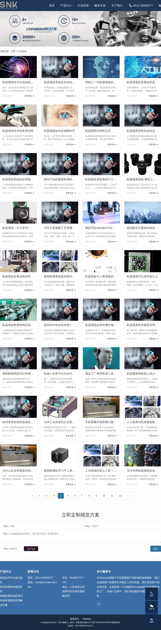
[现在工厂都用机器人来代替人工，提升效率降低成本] (101, 358)
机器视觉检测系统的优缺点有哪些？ (25, 325)
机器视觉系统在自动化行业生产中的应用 (69, 82)
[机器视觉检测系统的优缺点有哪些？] (18, 310)
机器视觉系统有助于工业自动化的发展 (109, 179)
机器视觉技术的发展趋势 (17, 130)
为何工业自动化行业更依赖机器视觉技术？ (71, 422)
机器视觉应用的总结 (98, 130)
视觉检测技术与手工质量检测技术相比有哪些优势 (75, 470)
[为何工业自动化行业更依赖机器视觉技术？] (60, 407)
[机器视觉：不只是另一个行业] (18, 213)
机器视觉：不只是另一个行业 (20, 227)
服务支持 (100, 5)
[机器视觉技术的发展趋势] (18, 116)
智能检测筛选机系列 (11, 596)
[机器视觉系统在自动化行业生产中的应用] (60, 67)
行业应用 (83, 5)
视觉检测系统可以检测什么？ (20, 373)
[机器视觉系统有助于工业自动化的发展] (101, 164)
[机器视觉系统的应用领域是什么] (18, 164)
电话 (151, 596)
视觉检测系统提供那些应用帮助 (63, 276)
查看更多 (29, 96)
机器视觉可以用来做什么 (142, 276)
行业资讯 (22, 51)
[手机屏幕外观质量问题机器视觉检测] (101, 407)
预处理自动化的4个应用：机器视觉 (107, 227)
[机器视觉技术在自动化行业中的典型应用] (18, 67)
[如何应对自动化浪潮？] (60, 310)
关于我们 (117, 5)
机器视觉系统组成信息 (141, 130)
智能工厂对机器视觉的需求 (102, 82)
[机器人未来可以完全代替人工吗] (60, 358)
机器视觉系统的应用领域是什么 (22, 179)
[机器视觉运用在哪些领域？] (101, 310)
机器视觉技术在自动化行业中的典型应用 (27, 82)
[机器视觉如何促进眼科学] (60, 116)
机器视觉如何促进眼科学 (59, 130)
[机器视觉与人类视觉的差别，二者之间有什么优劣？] (101, 261)
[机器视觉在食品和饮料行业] (18, 261)
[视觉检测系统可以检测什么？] (18, 358)
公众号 (151, 609)
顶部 (151, 622)
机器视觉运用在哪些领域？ (102, 325)
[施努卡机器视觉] (9, 5)
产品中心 (66, 5)
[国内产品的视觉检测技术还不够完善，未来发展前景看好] (60, 164)
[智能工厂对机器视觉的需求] (101, 67)
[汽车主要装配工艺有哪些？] (60, 213)
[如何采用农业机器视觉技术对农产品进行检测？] (18, 407)
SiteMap (87, 619)
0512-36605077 (143, 5)
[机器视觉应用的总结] (101, 116)
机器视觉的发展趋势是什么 (144, 82)
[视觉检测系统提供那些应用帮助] (60, 261)
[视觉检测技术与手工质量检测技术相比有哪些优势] (60, 455)
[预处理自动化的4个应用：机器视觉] (101, 213)
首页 (52, 5)
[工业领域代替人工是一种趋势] (101, 455)
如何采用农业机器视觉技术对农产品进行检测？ (32, 422)
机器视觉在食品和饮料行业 (19, 276)
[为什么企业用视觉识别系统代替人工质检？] (18, 455)
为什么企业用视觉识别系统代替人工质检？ (29, 470)
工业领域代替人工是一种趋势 (103, 470)
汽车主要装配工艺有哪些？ (61, 227)
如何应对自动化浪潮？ (58, 325)
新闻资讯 (74, 619)
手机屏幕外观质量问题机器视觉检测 (107, 422)
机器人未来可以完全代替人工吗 (63, 373)
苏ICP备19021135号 (84, 626)
